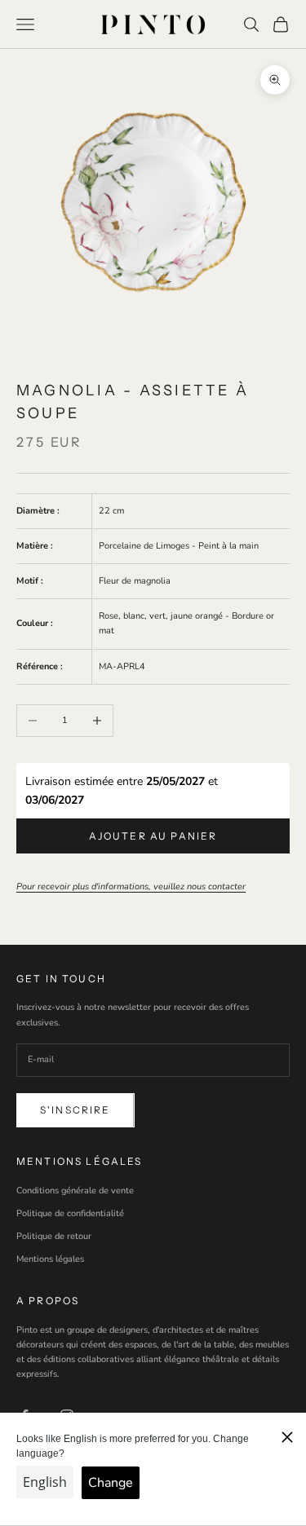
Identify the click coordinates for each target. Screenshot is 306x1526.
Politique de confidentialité (70, 1213)
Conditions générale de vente (75, 1190)
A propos (47, 1300)
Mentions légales (50, 1259)
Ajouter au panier (153, 836)
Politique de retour (53, 1236)
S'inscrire (75, 1110)
